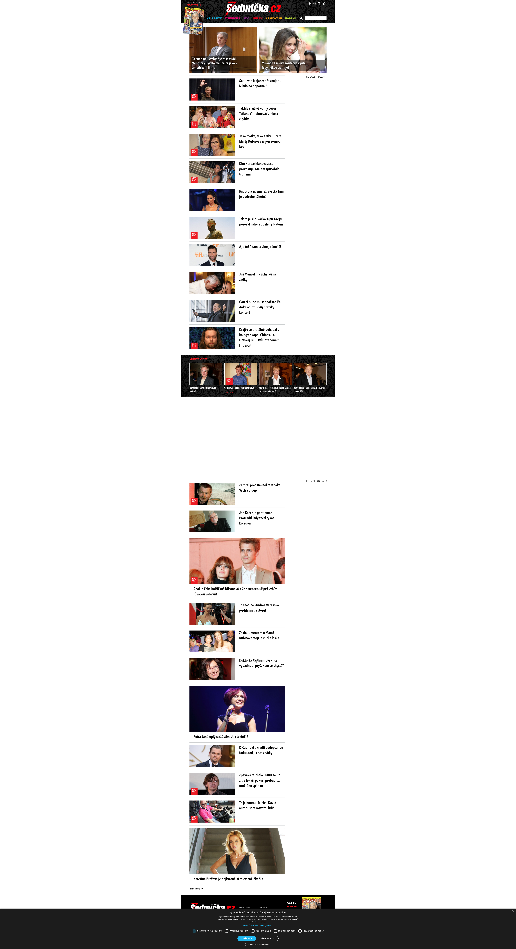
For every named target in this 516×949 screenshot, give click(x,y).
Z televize (232, 18)
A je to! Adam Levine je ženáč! (260, 247)
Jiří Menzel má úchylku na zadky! (257, 277)
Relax (258, 18)
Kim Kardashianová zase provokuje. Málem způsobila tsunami (259, 169)
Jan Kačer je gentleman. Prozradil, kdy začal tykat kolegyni (256, 518)
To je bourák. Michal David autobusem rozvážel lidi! (257, 805)
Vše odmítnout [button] (268, 938)
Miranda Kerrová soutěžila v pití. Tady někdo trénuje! (284, 66)
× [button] (513, 911)
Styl (246, 18)
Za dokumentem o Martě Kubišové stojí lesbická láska (259, 635)
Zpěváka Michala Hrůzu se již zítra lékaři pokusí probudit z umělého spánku (259, 780)
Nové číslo (194, 4)
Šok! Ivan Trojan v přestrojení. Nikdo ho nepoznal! (260, 83)
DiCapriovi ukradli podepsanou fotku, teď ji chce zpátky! (261, 750)
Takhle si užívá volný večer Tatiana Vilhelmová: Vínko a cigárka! (258, 114)
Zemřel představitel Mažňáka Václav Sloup (259, 488)
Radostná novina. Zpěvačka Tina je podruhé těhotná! (261, 194)
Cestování (274, 18)
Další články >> (197, 889)
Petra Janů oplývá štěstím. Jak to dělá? (221, 737)
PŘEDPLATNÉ (245, 908)
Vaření (290, 18)
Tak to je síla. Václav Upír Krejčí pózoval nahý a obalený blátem (261, 221)
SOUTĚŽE (263, 908)
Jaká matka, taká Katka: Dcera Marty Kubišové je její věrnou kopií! (260, 142)
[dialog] (258, 929)
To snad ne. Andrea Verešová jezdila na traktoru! (259, 608)
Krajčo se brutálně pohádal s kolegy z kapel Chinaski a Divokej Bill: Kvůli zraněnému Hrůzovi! (260, 338)
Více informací (261, 922)
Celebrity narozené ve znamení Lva (239, 388)
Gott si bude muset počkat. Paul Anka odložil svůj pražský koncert (261, 307)
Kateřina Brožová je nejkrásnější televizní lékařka (228, 879)
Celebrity (214, 18)
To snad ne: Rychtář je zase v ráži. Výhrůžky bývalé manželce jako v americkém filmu (214, 63)
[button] (258, 925)
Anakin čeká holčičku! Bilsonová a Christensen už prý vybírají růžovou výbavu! (236, 591)
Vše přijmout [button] (247, 938)
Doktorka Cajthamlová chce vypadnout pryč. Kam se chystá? (261, 663)
